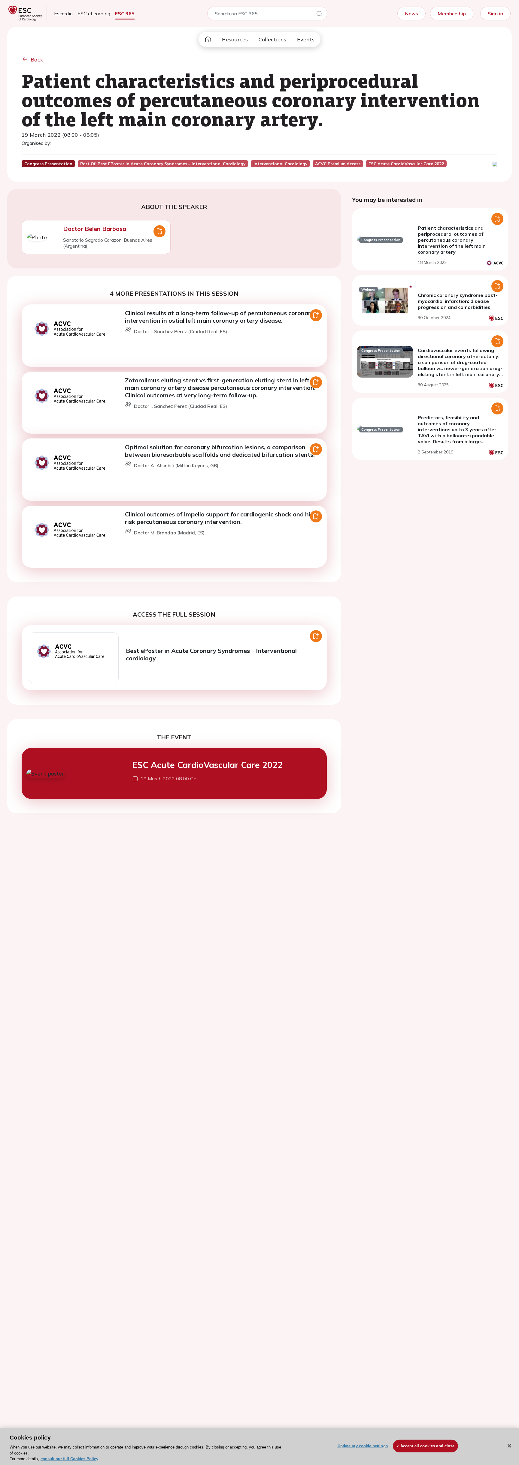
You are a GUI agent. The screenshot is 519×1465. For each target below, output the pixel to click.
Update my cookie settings (363, 1446)
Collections (272, 39)
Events (305, 39)
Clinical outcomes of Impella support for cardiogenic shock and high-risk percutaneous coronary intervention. (222, 517)
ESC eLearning (93, 13)
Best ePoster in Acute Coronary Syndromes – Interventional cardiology (211, 654)
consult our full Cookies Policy (69, 1459)
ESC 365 (125, 13)
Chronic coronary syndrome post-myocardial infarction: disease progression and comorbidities (458, 301)
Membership (452, 13)
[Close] (509, 1445)
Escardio (63, 13)
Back (37, 59)
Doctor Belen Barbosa (94, 228)
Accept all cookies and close (427, 1446)
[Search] (319, 14)
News (411, 13)
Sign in (495, 13)
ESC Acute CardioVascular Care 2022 (207, 765)
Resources (235, 39)
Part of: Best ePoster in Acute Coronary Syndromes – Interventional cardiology (162, 164)
